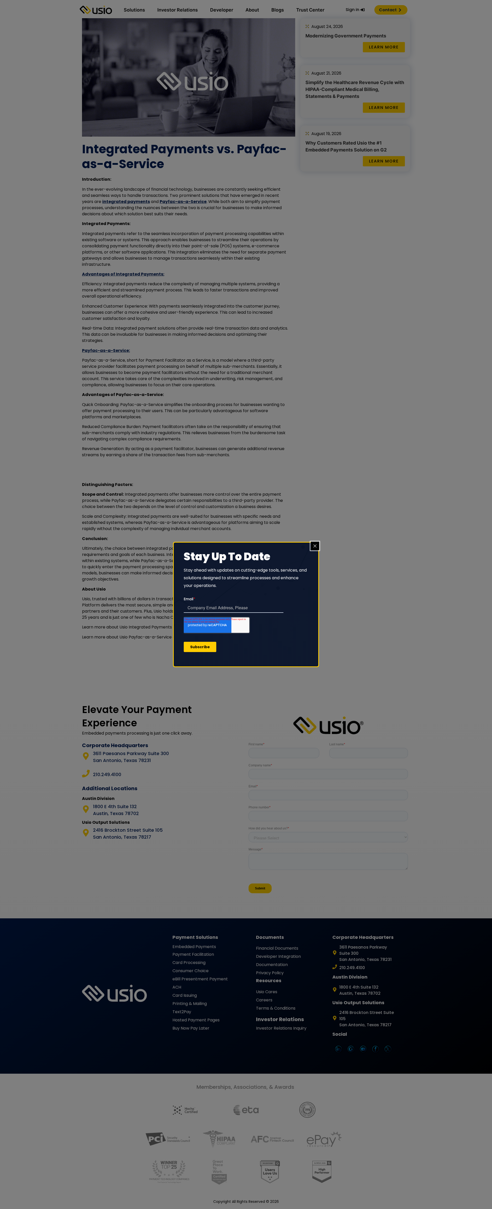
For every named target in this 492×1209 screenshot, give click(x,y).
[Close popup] (315, 546)
